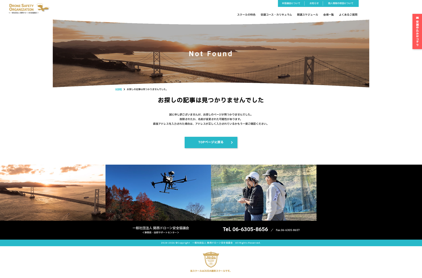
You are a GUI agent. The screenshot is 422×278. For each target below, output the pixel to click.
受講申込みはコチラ (417, 32)
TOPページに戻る (211, 142)
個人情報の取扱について (340, 3)
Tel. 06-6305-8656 (245, 229)
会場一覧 (328, 15)
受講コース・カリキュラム (276, 15)
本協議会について (291, 3)
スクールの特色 (246, 15)
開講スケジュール (307, 15)
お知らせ (314, 3)
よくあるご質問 (348, 15)
